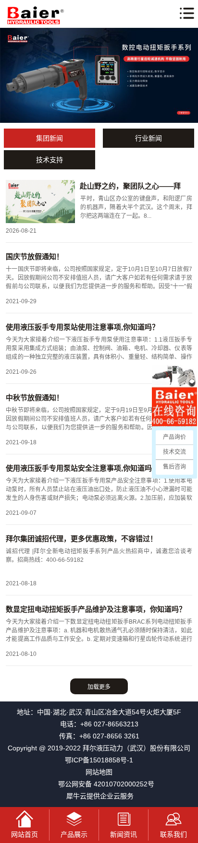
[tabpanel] (99, 75)
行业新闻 (148, 138)
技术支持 (49, 160)
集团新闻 (49, 138)
